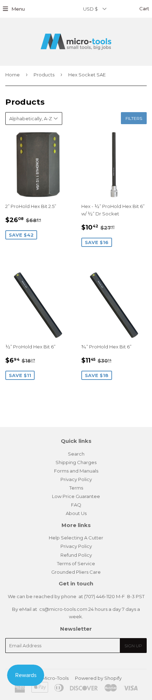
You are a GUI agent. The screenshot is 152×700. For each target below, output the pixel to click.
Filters (133, 118)
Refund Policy (76, 555)
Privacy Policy (76, 479)
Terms (76, 488)
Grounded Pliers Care (76, 572)
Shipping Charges (76, 462)
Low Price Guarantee (76, 496)
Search (76, 454)
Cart (143, 8)
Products (44, 74)
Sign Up (133, 645)
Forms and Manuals (76, 471)
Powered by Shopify (98, 678)
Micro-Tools (55, 678)
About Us (76, 513)
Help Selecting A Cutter (76, 537)
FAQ (76, 505)
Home (12, 74)
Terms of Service (76, 563)
